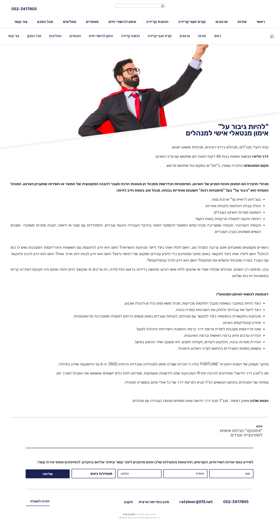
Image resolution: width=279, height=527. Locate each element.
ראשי (261, 21)
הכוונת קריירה (157, 21)
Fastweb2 (129, 514)
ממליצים (69, 21)
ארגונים (222, 21)
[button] (38, 502)
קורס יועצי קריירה (192, 21)
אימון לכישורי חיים (122, 21)
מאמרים (92, 21)
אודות (242, 21)
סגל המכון (45, 21)
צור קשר (20, 21)
